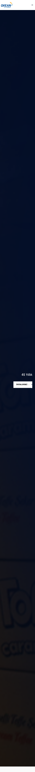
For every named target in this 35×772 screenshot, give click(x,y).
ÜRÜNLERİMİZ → (23, 385)
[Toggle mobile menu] (32, 5)
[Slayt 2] (31, 387)
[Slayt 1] (31, 384)
